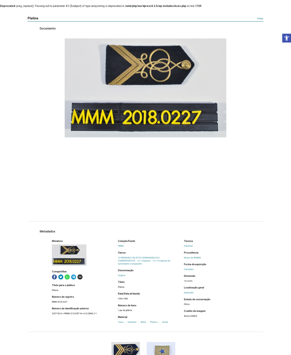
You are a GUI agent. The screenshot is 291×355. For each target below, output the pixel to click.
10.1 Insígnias (143, 261)
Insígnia (121, 275)
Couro (120, 322)
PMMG (121, 246)
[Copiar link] (80, 276)
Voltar (260, 18)
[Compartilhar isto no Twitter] (60, 276)
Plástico (154, 322)
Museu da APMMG (192, 258)
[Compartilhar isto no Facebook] (54, 276)
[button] (286, 38)
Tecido (165, 322)
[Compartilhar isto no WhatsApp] (67, 276)
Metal (143, 322)
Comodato (189, 269)
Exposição (188, 292)
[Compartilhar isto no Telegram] (73, 276)
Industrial (132, 322)
